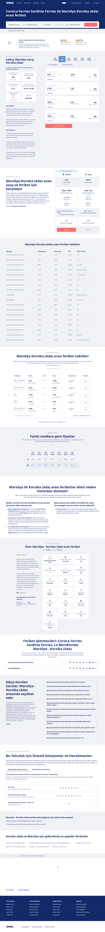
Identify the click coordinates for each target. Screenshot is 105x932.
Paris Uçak (56, 909)
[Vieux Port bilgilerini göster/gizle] (96, 788)
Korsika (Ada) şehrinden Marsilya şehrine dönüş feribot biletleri (26, 824)
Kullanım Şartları (37, 927)
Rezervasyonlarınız (77, 3)
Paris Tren (9, 909)
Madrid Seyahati (81, 904)
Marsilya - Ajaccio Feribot (83, 843)
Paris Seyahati (80, 909)
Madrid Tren (10, 904)
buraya (64, 422)
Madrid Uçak (57, 904)
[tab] (52, 64)
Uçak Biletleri (57, 901)
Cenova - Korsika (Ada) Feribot (15, 843)
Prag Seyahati (80, 915)
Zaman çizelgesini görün (13, 100)
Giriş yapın (96, 3)
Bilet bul (13, 79)
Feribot (43, 3)
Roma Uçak (56, 907)
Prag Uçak (56, 915)
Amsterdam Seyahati (82, 912)
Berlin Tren (9, 912)
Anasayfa (9, 856)
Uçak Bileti (36, 3)
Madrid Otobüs (34, 904)
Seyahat (79, 901)
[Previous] (27, 453)
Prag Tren (9, 915)
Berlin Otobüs (34, 912)
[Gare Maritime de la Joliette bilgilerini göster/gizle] (96, 796)
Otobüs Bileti (27, 3)
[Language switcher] (65, 3)
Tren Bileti (19, 3)
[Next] (96, 59)
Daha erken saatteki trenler (24, 415)
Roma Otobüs (34, 907)
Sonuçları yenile (51, 368)
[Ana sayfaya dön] (11, 3)
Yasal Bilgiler (25, 927)
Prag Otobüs (34, 915)
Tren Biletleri (10, 901)
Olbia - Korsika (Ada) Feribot (61, 843)
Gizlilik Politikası (50, 927)
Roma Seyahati (81, 907)
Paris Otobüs (34, 909)
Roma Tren (9, 907)
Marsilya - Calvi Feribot (59, 847)
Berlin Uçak (56, 912)
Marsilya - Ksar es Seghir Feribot (16, 847)
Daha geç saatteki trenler (81, 415)
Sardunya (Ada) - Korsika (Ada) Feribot (41, 843)
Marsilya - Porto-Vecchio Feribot (39, 847)
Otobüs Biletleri (35, 901)
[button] (49, 25)
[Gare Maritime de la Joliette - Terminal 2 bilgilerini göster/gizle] (96, 804)
